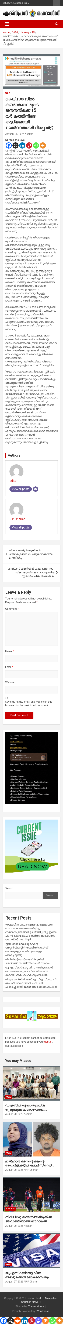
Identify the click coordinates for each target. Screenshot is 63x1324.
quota (47, 1041)
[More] (43, 145)
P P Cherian (17, 519)
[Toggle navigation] (7, 24)
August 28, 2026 (14, 1114)
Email (9, 667)
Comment (12, 608)
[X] (15, 145)
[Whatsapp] (36, 145)
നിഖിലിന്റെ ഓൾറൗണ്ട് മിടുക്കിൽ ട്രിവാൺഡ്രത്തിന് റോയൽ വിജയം (28, 1221)
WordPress (42, 1311)
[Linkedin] (22, 145)
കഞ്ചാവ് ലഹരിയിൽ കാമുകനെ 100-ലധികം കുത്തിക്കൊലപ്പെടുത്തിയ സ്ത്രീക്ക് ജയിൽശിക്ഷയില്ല (31, 572)
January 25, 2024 (14, 133)
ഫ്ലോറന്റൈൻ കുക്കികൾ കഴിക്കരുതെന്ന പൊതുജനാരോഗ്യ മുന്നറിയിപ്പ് (31, 554)
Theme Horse (36, 1306)
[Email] (35, 489)
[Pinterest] (29, 145)
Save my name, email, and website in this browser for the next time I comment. (28, 703)
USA (7, 92)
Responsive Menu (56, 3)
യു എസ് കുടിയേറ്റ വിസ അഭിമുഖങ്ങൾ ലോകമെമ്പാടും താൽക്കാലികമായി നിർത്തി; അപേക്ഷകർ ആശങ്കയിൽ (29, 971)
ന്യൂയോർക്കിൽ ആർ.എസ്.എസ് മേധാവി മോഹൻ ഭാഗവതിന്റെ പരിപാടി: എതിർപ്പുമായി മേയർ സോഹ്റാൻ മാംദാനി (31, 983)
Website (10, 682)
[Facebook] (9, 145)
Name (9, 651)
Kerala (10, 1208)
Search (9, 888)
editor (29, 133)
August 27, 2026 (14, 1281)
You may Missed (18, 1061)
